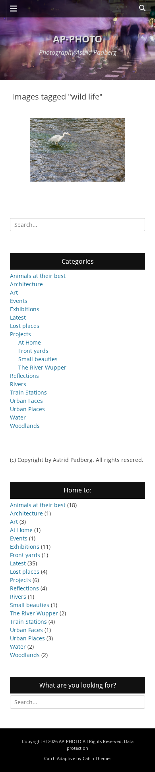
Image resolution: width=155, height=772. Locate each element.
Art (14, 292)
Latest (18, 317)
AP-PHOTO (77, 38)
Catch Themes (97, 758)
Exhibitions (24, 309)
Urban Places (27, 409)
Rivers (18, 384)
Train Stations (28, 392)
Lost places (24, 325)
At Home (29, 342)
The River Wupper (42, 367)
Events (18, 301)
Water (18, 417)
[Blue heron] (77, 150)
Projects (20, 334)
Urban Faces (26, 400)
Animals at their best (38, 276)
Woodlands (25, 425)
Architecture (26, 284)
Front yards (33, 350)
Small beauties (38, 359)
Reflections (24, 375)
